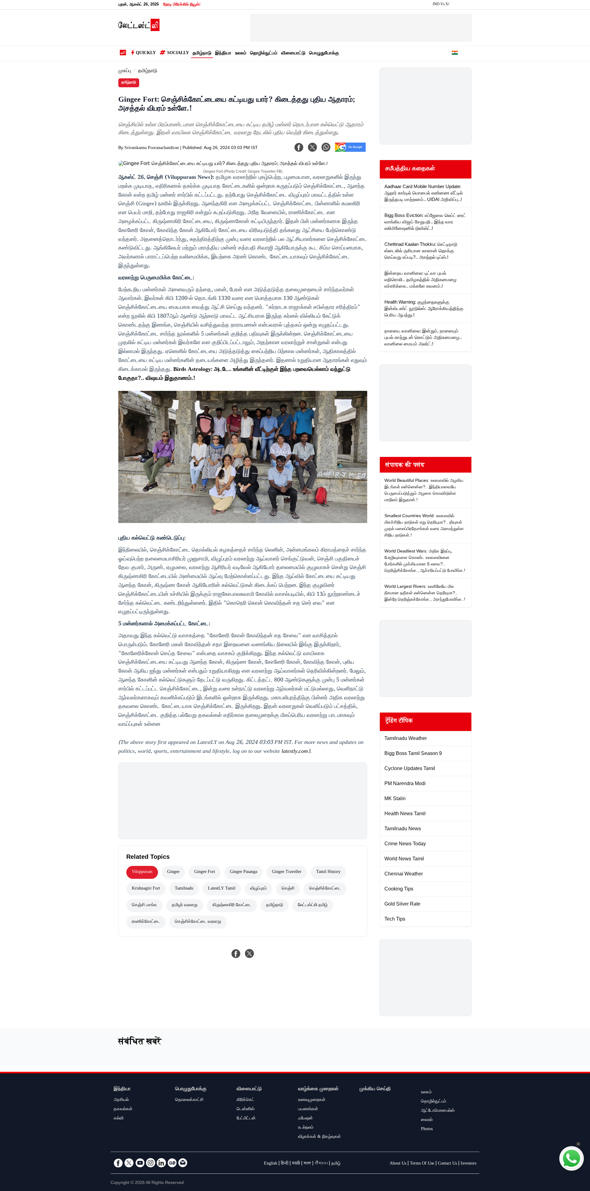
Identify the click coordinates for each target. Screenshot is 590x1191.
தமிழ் (335, 1164)
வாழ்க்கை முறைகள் (318, 1089)
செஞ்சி (287, 889)
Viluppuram (142, 872)
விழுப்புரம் (258, 889)
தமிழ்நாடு (202, 53)
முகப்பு (124, 71)
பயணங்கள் (308, 1109)
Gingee (173, 872)
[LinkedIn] (161, 1162)
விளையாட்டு (293, 53)
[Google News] (172, 1162)
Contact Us (447, 1164)
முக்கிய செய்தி (375, 1089)
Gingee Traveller (286, 872)
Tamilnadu (184, 889)
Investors (468, 1164)
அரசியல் (121, 1100)
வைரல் (427, 1120)
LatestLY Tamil (221, 889)
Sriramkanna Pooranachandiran (151, 148)
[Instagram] (150, 1162)
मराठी (296, 1164)
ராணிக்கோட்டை (146, 922)
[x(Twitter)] (312, 147)
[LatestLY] (138, 29)
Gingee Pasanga (243, 872)
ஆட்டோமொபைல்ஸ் (437, 1111)
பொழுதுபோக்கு (324, 53)
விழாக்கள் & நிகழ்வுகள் (319, 1137)
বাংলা (307, 1164)
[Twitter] (129, 1162)
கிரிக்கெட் (245, 1100)
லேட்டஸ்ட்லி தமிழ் (313, 905)
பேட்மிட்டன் (246, 1118)
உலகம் (240, 53)
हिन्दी (284, 1164)
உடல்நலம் (305, 1128)
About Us (398, 1164)
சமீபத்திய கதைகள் (410, 169)
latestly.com (294, 752)
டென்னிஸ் (245, 1109)
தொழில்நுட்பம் (263, 53)
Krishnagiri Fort (146, 889)
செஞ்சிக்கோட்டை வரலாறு (198, 922)
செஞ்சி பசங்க (144, 905)
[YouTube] (139, 1162)
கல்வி (119, 1118)
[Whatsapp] (326, 147)
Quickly (146, 53)
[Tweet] (249, 953)
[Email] (182, 1162)
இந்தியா (223, 53)
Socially (178, 53)
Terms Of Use (422, 1164)
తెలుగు (321, 1164)
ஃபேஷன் (305, 1118)
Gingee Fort (204, 872)
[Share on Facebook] (236, 953)
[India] (454, 53)
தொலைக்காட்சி (189, 1100)
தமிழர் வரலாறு (185, 905)
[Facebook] (299, 147)
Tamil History (328, 872)
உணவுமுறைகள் (311, 1100)
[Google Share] (350, 151)
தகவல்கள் (123, 1109)
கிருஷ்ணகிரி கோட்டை (231, 905)
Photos (427, 1129)
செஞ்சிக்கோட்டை (325, 889)
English (270, 1164)
